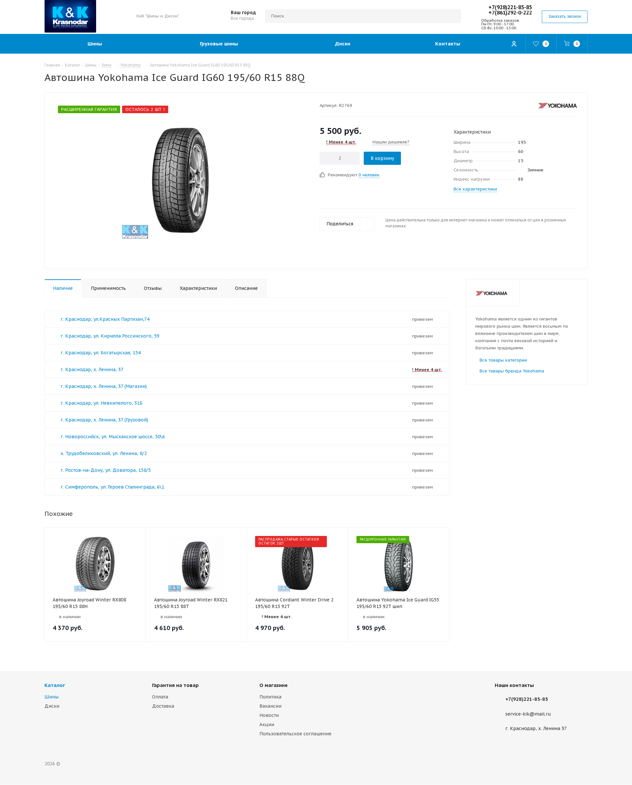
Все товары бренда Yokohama (512, 371)
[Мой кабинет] (513, 44)
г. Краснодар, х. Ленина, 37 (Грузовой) (104, 420)
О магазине (273, 685)
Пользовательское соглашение (295, 734)
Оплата (160, 697)
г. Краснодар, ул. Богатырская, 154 (101, 353)
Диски (51, 706)
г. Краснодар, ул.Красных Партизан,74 (105, 319)
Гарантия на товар (175, 685)
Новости (269, 715)
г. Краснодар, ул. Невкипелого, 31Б (102, 403)
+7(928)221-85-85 (510, 7)
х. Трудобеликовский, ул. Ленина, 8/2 (104, 453)
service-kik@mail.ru (528, 714)
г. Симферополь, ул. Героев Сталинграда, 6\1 (112, 487)
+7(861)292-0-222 (510, 12)
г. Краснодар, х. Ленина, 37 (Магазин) (104, 386)
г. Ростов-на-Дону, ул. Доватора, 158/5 (106, 470)
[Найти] (453, 16)
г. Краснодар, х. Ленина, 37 (92, 369)
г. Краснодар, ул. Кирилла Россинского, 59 (110, 336)
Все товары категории (503, 360)
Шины (51, 697)
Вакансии (270, 706)
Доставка (163, 706)
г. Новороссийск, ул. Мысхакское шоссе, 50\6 (113, 437)
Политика (270, 697)
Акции (266, 724)
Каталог (54, 685)
